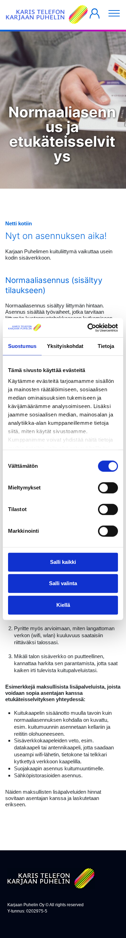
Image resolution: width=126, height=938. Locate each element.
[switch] (108, 487)
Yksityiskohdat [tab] (65, 346)
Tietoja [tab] (106, 346)
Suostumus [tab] (22, 346)
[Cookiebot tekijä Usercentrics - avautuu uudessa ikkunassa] (89, 327)
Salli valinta (63, 584)
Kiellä (63, 605)
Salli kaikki (63, 562)
